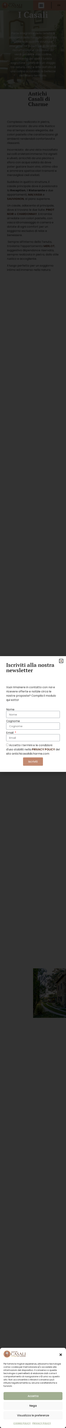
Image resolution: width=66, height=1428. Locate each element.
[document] (33, 714)
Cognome (13, 721)
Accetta (33, 1396)
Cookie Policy (22, 1423)
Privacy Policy (41, 1423)
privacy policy (43, 749)
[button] (60, 1354)
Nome (10, 709)
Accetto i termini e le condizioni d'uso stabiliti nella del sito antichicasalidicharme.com (33, 749)
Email (10, 732)
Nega (33, 1406)
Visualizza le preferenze (33, 1415)
